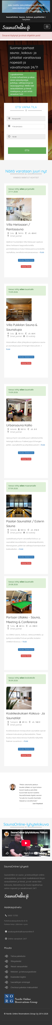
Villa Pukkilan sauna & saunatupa (21, 327)
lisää (42, 252)
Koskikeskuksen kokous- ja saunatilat (25, 715)
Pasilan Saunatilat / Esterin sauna (25, 523)
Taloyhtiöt (26, 19)
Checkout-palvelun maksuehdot (24, 987)
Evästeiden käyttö (18, 977)
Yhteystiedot (16, 961)
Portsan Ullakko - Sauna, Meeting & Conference (23, 619)
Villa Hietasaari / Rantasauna (18, 227)
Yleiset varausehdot (19, 966)
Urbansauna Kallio (19, 425)
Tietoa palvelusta (18, 956)
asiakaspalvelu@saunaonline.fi (21, 931)
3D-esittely (30, 336)
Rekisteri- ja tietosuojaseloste (23, 971)
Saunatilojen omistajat (20, 982)
